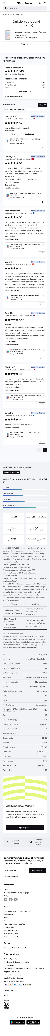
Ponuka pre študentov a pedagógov (17, 893)
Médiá (6, 995)
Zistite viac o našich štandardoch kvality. (20, 647)
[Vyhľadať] (5, 8)
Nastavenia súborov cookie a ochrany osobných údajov (24, 968)
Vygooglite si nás (29, 817)
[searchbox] (26, 8)
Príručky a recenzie (11, 930)
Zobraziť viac (10, 185)
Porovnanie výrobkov (11, 934)
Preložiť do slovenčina (12, 188)
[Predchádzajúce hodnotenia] (39, 450)
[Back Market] (25, 3)
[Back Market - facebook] (11, 899)
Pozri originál (29, 134)
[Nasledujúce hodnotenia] (45, 450)
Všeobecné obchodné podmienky (16, 962)
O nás (6, 889)
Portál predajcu (9, 914)
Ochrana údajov (9, 965)
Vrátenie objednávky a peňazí (14, 924)
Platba (6, 918)
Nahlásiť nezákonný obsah (13, 978)
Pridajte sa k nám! (10, 896)
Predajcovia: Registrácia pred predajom (18, 911)
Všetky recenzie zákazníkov (14, 937)
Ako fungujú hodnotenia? (15, 96)
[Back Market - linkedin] (5, 899)
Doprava (7, 921)
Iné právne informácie (12, 972)
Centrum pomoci (10, 927)
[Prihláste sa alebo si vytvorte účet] (39, 3)
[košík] (45, 3)
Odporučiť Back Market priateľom (16, 948)
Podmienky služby (10, 959)
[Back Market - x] (16, 899)
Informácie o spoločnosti (13, 975)
